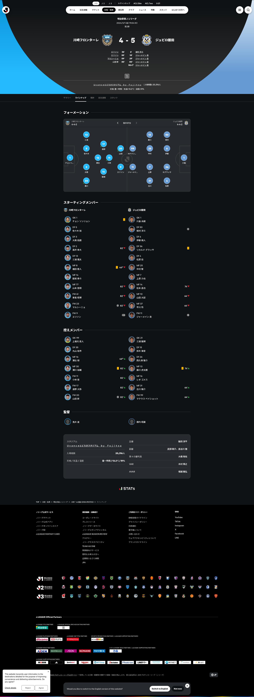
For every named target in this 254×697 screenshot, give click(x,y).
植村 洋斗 (139, 52)
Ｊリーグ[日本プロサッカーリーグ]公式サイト (60, 675)
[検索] (248, 10)
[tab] (67, 98)
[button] (239, 10)
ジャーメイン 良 (142, 55)
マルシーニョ (113, 58)
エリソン (115, 52)
